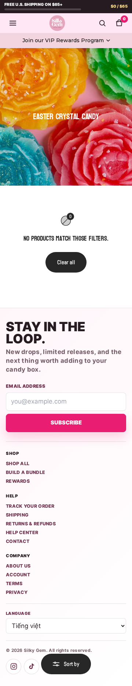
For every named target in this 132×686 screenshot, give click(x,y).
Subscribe (66, 422)
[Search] (102, 23)
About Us (18, 566)
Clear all (66, 262)
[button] (66, 40)
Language (18, 613)
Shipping (17, 515)
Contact (17, 541)
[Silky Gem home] (57, 23)
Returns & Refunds (31, 523)
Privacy (16, 592)
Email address (25, 386)
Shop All (17, 463)
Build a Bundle (25, 472)
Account (18, 574)
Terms (14, 583)
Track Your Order (30, 506)
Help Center (22, 532)
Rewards (18, 481)
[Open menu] (13, 23)
